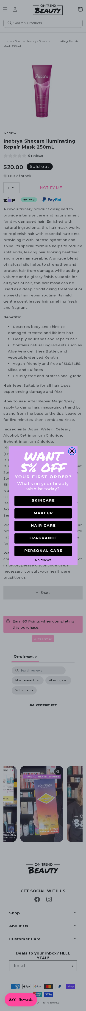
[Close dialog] (72, 451)
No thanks (43, 559)
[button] (43, 501)
